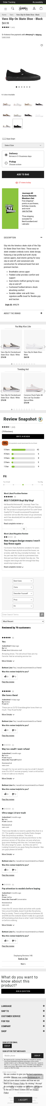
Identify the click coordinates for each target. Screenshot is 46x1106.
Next (44, 347)
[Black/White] (7, 124)
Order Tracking (9, 2)
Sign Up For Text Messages (14, 1051)
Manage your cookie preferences (24, 1077)
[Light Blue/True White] (17, 102)
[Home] (23, 8)
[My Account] (34, 8)
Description (10, 237)
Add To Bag (23, 174)
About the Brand (12, 313)
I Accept (23, 1100)
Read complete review (12, 524)
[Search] (12, 8)
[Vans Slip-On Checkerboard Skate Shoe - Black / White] (11, 340)
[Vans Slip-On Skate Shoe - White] (34, 340)
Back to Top (23, 959)
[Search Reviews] (42, 614)
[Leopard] (7, 113)
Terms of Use (11, 1064)
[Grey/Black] (39, 102)
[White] (39, 113)
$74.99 (3, 357)
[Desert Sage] (17, 113)
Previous (3, 348)
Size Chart (11, 139)
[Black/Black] (17, 124)
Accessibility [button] (38, 2)
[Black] (28, 113)
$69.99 (26, 357)
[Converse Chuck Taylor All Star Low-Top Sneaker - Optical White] (34, 383)
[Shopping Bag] (41, 8)
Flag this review (8, 682)
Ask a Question (23, 991)
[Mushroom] (7, 102)
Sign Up (7, 1046)
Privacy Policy (22, 1064)
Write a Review (23, 437)
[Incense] (28, 102)
